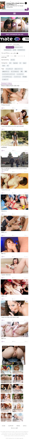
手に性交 (25, 76)
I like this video (8, 44)
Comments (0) (21, 49)
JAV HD (13, 59)
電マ (22, 71)
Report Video (19, 47)
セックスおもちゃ (15, 71)
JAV (10, 63)
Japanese (15, 63)
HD (8, 65)
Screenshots (7, 49)
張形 (26, 71)
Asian (3, 65)
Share (14, 49)
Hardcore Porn (11, 438)
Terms (18, 425)
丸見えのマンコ (5, 71)
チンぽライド (5, 79)
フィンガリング (9, 68)
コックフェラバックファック (8, 74)
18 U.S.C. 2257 (14, 428)
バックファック (17, 76)
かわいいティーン (18, 68)
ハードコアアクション (7, 76)
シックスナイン (20, 74)
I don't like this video (10, 44)
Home (3, 425)
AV (20, 63)
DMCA (24, 425)
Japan (24, 63)
